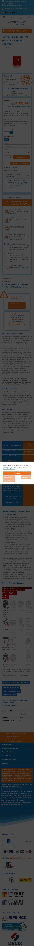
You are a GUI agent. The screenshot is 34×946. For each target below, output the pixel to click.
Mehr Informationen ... (9, 469)
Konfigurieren (26, 477)
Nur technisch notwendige (8, 478)
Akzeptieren (17, 473)
